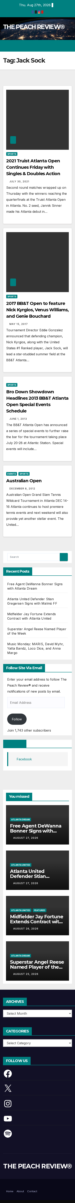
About (20, 1191)
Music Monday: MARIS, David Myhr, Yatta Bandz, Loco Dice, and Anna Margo (35, 648)
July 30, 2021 (19, 181)
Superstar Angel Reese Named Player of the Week (37, 967)
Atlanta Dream (20, 819)
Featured (39, 910)
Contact (32, 1191)
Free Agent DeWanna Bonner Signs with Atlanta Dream (35, 831)
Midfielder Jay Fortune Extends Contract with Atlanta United (36, 921)
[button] (54, 46)
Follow (17, 719)
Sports (11, 154)
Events (11, 474)
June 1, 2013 (18, 418)
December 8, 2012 (22, 488)
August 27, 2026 (25, 837)
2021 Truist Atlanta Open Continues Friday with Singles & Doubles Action (33, 167)
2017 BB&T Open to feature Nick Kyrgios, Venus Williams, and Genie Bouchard (37, 310)
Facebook (14, 744)
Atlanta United (20, 865)
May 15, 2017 (18, 323)
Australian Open (24, 480)
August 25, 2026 (25, 973)
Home (9, 1191)
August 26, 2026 (25, 928)
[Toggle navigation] (68, 46)
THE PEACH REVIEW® (33, 27)
